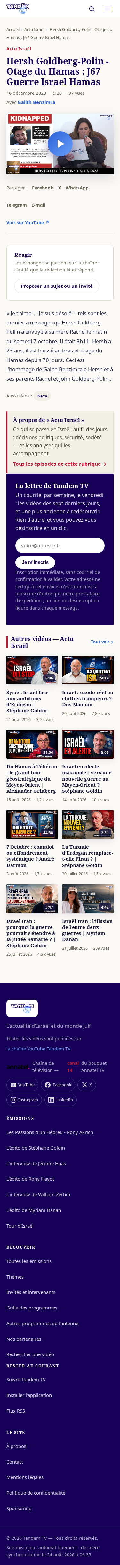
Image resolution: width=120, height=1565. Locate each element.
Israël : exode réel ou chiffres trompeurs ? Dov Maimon (87, 698)
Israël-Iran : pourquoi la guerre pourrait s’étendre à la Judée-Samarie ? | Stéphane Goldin (30, 933)
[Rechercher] (92, 9)
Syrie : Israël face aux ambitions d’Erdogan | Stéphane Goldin (27, 701)
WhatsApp (77, 188)
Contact (14, 1461)
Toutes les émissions (29, 1261)
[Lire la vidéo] (60, 143)
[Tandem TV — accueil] (17, 9)
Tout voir (102, 642)
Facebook (42, 188)
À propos (16, 1446)
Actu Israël (34, 29)
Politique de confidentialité (35, 1492)
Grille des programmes (31, 1307)
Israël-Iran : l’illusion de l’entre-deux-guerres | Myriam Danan (87, 930)
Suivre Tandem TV (26, 1379)
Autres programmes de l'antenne (42, 1323)
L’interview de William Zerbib (38, 1194)
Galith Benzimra (36, 102)
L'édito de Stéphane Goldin (35, 1148)
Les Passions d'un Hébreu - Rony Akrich (49, 1132)
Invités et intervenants (30, 1292)
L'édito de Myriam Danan (33, 1210)
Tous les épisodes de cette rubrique (60, 463)
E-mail (38, 205)
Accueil (13, 29)
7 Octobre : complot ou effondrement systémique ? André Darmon (30, 855)
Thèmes (15, 1276)
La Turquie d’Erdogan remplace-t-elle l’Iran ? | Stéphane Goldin (87, 855)
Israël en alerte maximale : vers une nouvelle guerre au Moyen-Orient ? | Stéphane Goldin (87, 778)
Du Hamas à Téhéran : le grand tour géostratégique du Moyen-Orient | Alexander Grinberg (31, 778)
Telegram (16, 205)
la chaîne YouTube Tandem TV (38, 1049)
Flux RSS (15, 1410)
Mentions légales (25, 1477)
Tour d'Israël (20, 1225)
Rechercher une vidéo (30, 1354)
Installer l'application (29, 1395)
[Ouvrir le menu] (108, 9)
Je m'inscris (35, 562)
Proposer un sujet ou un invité (57, 286)
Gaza (42, 396)
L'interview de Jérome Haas (36, 1163)
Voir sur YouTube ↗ (27, 222)
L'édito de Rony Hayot (30, 1179)
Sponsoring (19, 1508)
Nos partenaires (23, 1339)
